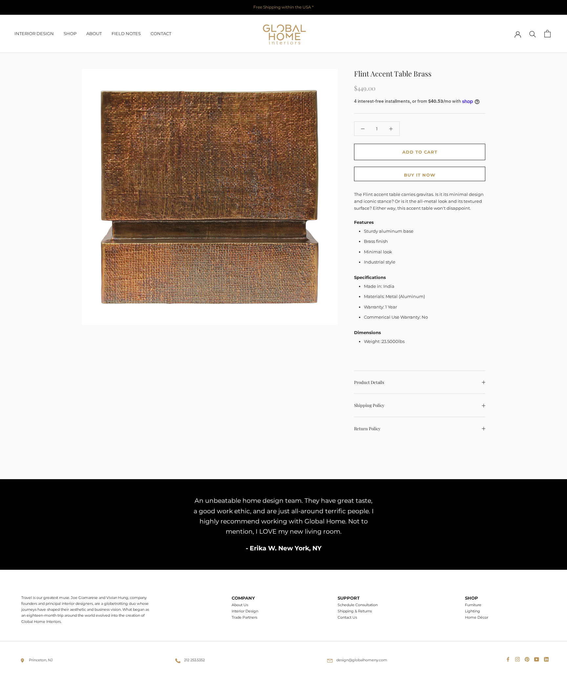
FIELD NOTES (126, 33)
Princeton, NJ (41, 660)
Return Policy (367, 428)
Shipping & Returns (355, 611)
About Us (240, 605)
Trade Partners (244, 617)
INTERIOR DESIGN (34, 33)
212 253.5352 (194, 660)
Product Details (369, 382)
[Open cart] (547, 33)
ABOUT (94, 33)
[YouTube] (537, 658)
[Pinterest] (528, 658)
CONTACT (161, 33)
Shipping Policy (369, 405)
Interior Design (245, 611)
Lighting (472, 611)
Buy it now (419, 175)
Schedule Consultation (358, 605)
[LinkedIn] (547, 658)
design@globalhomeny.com (361, 660)
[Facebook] (509, 658)
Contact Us (347, 617)
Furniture (473, 605)
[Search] (532, 33)
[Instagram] (518, 658)
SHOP (70, 33)
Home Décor (476, 617)
